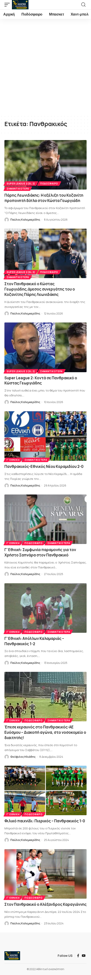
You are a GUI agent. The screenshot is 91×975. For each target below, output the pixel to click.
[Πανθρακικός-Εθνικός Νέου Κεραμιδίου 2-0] (45, 436)
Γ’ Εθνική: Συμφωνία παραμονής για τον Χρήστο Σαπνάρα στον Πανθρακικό (40, 552)
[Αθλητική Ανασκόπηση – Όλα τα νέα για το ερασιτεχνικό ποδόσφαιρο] (12, 955)
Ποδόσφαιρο (49, 183)
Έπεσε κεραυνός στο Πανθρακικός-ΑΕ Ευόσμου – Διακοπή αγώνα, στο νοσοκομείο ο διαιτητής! (45, 732)
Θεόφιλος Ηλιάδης (23, 757)
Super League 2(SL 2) (21, 183)
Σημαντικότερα (18, 188)
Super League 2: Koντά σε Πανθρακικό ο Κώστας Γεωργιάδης (40, 380)
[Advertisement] (45, 67)
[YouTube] (84, 956)
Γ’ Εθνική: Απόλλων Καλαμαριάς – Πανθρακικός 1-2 (34, 641)
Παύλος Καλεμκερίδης (25, 220)
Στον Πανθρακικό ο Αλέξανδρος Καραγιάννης (45, 904)
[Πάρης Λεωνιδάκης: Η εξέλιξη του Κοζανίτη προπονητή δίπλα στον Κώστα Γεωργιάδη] (45, 165)
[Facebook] (78, 956)
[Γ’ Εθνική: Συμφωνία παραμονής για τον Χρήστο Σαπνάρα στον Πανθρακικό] (45, 519)
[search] (83, 4)
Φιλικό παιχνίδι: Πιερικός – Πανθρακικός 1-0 (44, 820)
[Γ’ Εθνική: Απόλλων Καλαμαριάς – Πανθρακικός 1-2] (45, 608)
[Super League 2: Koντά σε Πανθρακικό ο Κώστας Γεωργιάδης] (45, 347)
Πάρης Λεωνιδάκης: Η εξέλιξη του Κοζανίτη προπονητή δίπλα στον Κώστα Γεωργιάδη (43, 198)
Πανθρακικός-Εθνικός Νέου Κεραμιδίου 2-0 (43, 466)
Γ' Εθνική (13, 459)
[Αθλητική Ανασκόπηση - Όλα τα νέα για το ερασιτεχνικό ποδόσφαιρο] (20, 4)
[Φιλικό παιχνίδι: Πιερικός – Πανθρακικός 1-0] (45, 790)
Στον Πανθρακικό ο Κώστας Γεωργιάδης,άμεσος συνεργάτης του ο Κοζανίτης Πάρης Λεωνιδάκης (39, 289)
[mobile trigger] (8, 4)
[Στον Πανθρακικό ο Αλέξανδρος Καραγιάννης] (45, 874)
